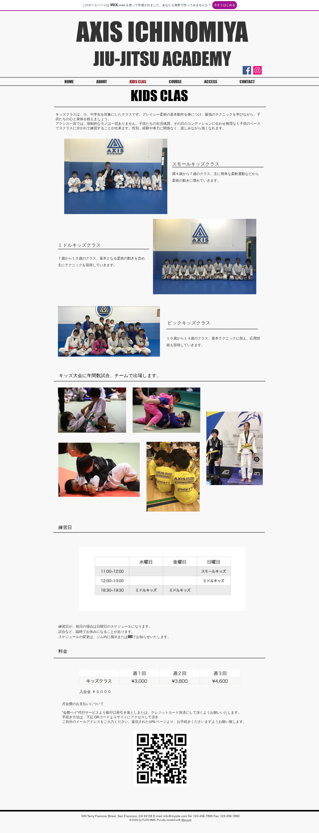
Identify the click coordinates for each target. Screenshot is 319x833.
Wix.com (186, 819)
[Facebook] (247, 70)
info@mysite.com (175, 816)
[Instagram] (257, 70)
